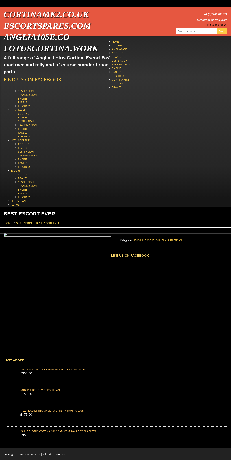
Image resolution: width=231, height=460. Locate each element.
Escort (15, 170)
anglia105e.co (36, 37)
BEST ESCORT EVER (47, 223)
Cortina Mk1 (19, 110)
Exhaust (16, 204)
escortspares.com (47, 26)
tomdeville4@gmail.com (212, 20)
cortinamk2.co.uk (46, 14)
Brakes (116, 57)
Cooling (117, 53)
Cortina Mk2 (120, 79)
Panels (116, 72)
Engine (116, 68)
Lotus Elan (18, 201)
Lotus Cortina (20, 140)
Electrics (118, 75)
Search (222, 31)
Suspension (120, 60)
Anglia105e (119, 49)
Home (115, 41)
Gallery (117, 45)
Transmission (121, 64)
